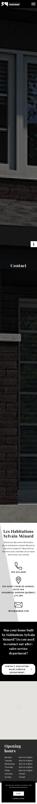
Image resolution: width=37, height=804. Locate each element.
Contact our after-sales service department (17, 669)
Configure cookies (18, 798)
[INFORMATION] (34, 244)
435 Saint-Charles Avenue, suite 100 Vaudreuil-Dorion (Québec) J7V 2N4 (18, 591)
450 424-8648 (18, 572)
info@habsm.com (18, 611)
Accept (18, 793)
